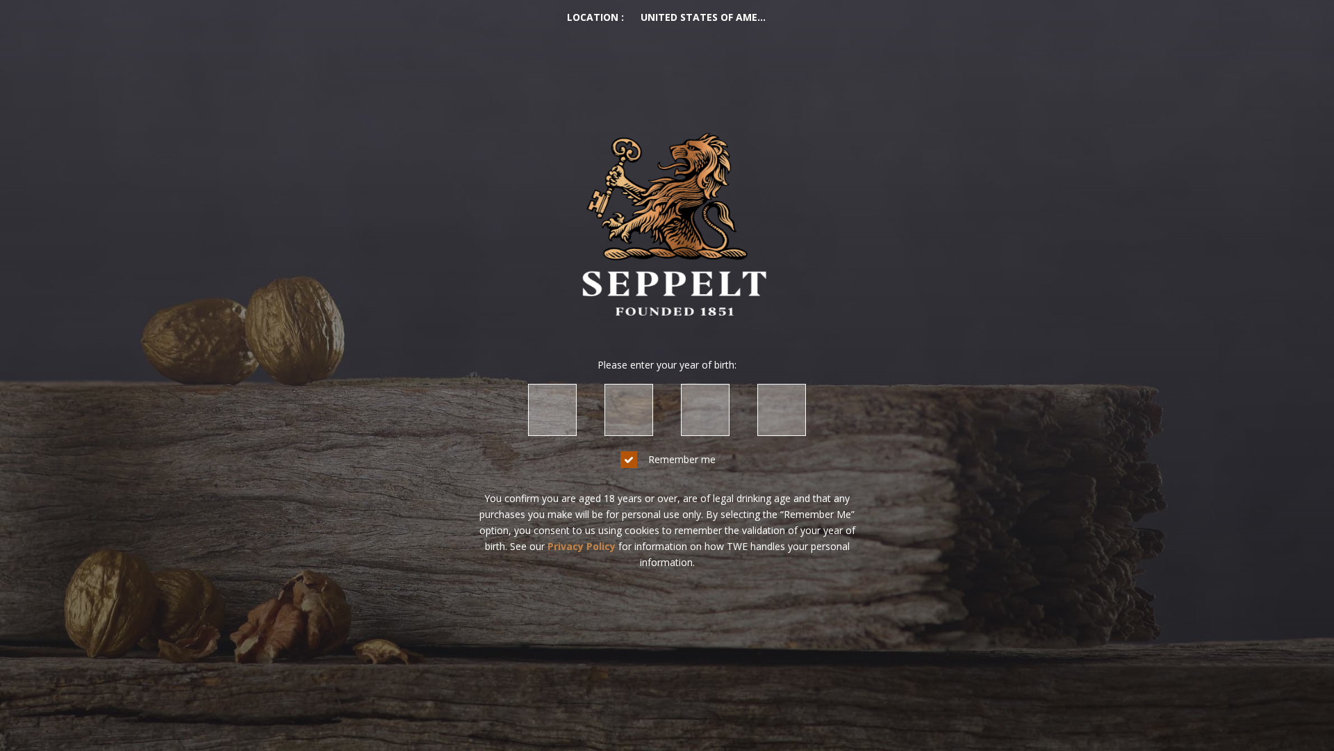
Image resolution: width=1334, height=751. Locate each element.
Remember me (682, 459)
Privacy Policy (581, 546)
